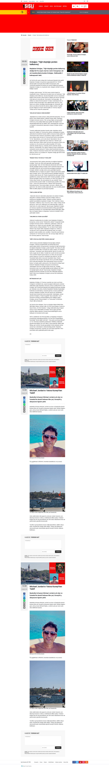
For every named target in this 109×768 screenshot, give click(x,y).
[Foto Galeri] (87, 1)
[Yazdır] (24, 81)
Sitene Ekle (42, 1)
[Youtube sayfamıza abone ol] (80, 762)
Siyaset (46, 6)
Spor (51, 6)
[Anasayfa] (21, 1)
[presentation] (25, 12)
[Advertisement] (54, 24)
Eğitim (65, 6)
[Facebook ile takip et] (74, 762)
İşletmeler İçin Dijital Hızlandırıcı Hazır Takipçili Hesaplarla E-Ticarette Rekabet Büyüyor (52, 12)
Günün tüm (84, 12)
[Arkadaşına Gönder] (24, 78)
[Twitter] (24, 71)
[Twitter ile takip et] (77, 762)
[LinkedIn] (24, 74)
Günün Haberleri (32, 1)
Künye (41, 762)
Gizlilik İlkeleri (51, 762)
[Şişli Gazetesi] (28, 6)
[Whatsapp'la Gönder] (24, 76)
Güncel (41, 6)
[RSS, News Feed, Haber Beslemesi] (86, 762)
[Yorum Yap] (24, 83)
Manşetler (25, 1)
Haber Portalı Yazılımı (27, 766)
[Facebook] (24, 69)
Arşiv (37, 1)
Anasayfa (36, 762)
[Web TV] (84, 1)
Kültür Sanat (58, 6)
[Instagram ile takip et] (83, 762)
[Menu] (74, 6)
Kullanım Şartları (58, 762)
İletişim (45, 762)
